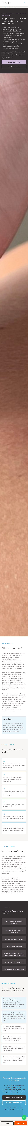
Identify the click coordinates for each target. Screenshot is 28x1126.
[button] (7, 1123)
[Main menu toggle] (25, 3)
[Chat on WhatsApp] (24, 1117)
